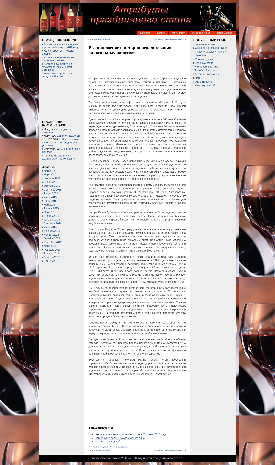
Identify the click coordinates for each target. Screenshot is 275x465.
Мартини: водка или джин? (100, 39)
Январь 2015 (51, 216)
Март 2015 (50, 212)
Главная (145, 33)
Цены (198, 78)
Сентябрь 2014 (53, 223)
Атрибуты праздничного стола (160, 458)
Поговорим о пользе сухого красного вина (120, 438)
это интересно (122, 447)
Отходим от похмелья (67, 135)
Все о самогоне (204, 63)
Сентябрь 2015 (53, 189)
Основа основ (224, 33)
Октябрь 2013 (52, 238)
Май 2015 (49, 204)
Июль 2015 (50, 197)
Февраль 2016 (52, 178)
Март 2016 (50, 174)
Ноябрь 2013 (51, 234)
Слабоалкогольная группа (210, 51)
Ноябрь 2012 (51, 261)
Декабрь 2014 (52, 219)
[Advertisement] (137, 66)
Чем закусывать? (205, 85)
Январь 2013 (51, 253)
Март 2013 (50, 246)
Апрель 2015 (51, 208)
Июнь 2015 (50, 200)
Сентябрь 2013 (53, 242)
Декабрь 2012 (52, 257)
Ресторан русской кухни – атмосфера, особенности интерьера (58, 67)
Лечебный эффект (206, 70)
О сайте (160, 33)
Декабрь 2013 (52, 231)
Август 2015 (51, 193)
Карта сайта (178, 33)
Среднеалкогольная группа (211, 47)
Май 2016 (49, 171)
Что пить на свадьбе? (107, 441)
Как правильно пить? (207, 66)
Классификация (201, 33)
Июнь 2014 (50, 227)
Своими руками (204, 59)
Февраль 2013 (52, 249)
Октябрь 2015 (52, 186)
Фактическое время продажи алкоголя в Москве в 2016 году (130, 434)
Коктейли (200, 55)
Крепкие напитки (205, 44)
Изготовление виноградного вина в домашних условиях (61, 142)
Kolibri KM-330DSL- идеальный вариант (168, 39)
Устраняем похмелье (207, 74)
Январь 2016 (51, 182)
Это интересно (102, 447)
